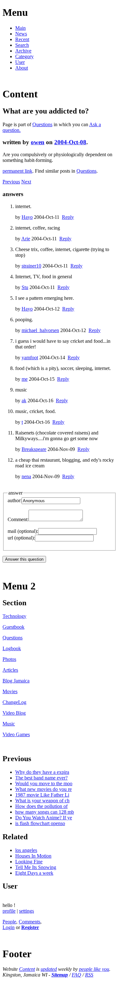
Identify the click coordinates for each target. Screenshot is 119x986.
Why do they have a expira (42, 772)
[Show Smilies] (86, 519)
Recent (22, 39)
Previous (11, 181)
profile (9, 911)
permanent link (17, 171)
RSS (89, 974)
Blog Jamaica (16, 680)
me (25, 379)
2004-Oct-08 (70, 142)
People (9, 921)
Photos (9, 659)
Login (9, 927)
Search (22, 45)
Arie (25, 238)
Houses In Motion (33, 856)
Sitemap (59, 974)
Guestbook (13, 627)
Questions (42, 124)
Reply (68, 217)
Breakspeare (34, 449)
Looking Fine (29, 861)
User (20, 62)
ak (24, 400)
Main (20, 28)
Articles (10, 670)
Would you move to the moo (43, 783)
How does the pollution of (41, 806)
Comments (29, 921)
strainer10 (31, 265)
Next (26, 181)
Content (27, 969)
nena (26, 476)
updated (49, 969)
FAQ (76, 974)
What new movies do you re (43, 789)
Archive (23, 50)
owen (37, 142)
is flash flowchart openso (40, 823)
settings (26, 911)
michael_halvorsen (40, 330)
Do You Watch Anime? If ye (43, 817)
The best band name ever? (41, 777)
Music (9, 723)
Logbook (12, 648)
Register (30, 927)
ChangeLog (14, 702)
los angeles (26, 850)
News (21, 33)
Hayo (27, 217)
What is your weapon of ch (42, 800)
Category (24, 56)
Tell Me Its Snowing (35, 867)
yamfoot (30, 357)
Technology (14, 616)
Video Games (16, 734)
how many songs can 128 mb (44, 812)
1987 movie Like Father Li (42, 795)
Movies (10, 691)
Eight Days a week (34, 873)
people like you (94, 969)
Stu (25, 287)
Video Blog (14, 713)
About (21, 68)
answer (15, 493)
